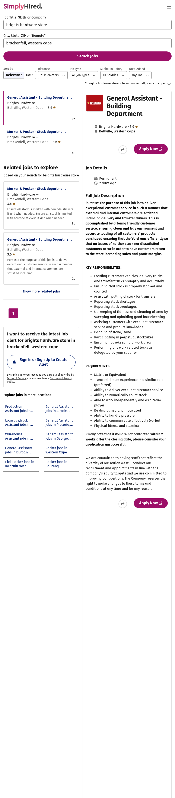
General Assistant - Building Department (39, 97)
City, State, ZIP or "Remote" (24, 36)
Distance (44, 69)
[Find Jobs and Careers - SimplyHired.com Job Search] (22, 6)
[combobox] (87, 25)
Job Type (75, 69)
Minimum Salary (111, 69)
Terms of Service (16, 378)
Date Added (137, 69)
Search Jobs (87, 56)
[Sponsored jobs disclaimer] (169, 83)
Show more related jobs (41, 291)
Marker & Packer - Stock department (36, 132)
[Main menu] (169, 6)
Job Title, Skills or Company (24, 17)
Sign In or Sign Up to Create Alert (43, 362)
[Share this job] (122, 149)
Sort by (8, 69)
